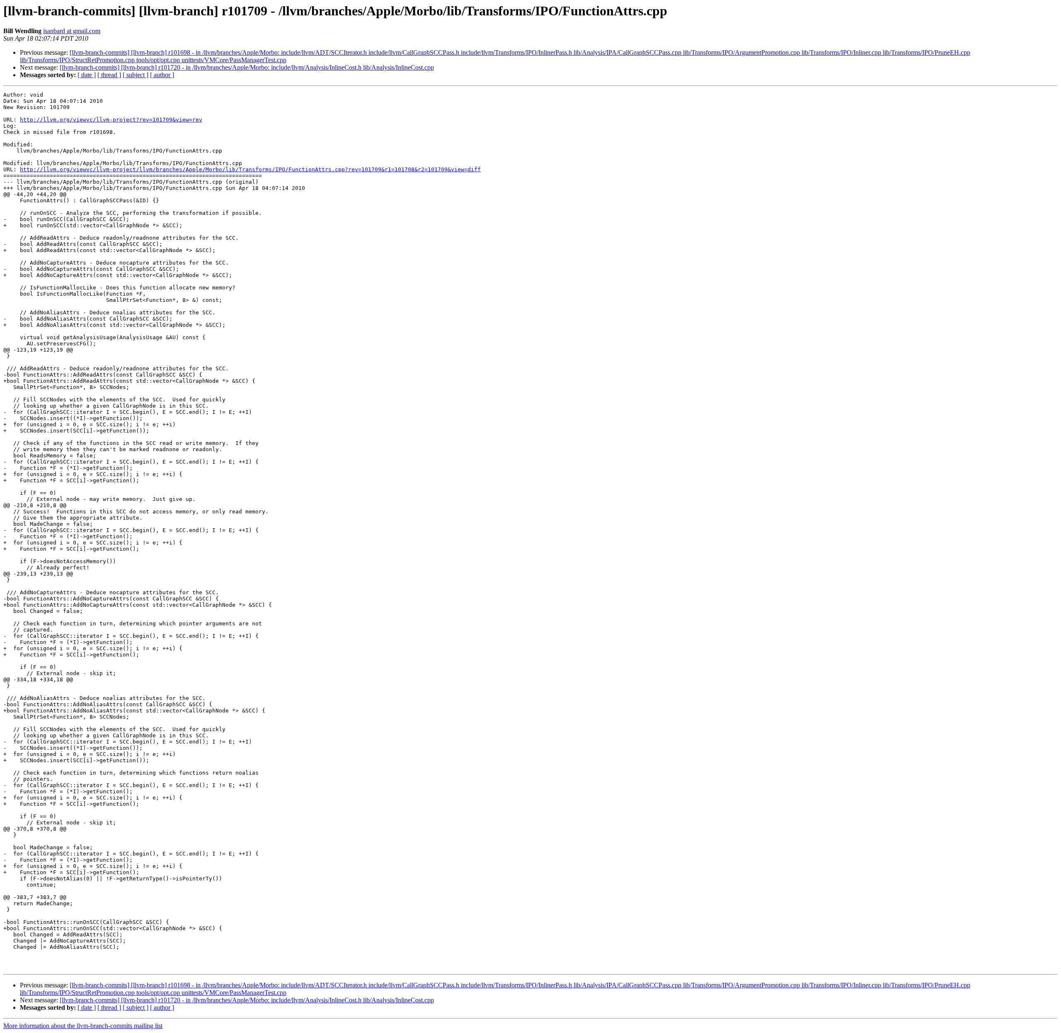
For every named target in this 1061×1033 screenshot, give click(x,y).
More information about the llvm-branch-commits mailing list (82, 1025)
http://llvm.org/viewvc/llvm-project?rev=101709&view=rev (111, 120)
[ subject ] (135, 74)
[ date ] (87, 74)
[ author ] (162, 74)
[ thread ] (109, 74)
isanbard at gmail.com (71, 30)
